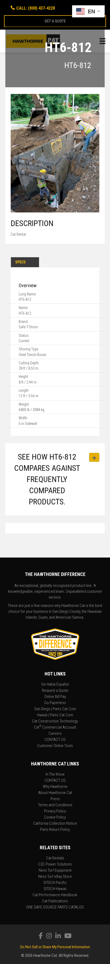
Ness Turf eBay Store (55, 877)
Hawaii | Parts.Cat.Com (55, 715)
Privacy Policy (55, 811)
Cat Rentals (55, 858)
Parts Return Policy (55, 830)
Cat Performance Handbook (55, 895)
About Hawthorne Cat (55, 793)
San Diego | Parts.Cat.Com (55, 709)
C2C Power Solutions (55, 864)
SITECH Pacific (55, 883)
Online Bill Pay (55, 697)
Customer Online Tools (55, 746)
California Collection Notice (55, 823)
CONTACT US (55, 740)
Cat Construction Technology (55, 721)
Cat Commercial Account (55, 727)
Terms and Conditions (55, 805)
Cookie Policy (55, 817)
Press (55, 799)
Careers (55, 734)
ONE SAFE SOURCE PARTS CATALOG (55, 907)
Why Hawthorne (55, 787)
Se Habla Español (55, 684)
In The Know (55, 774)
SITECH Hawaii (55, 889)
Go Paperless (55, 703)
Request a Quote (55, 691)
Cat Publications (55, 901)
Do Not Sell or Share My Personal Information (55, 947)
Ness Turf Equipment (55, 870)
